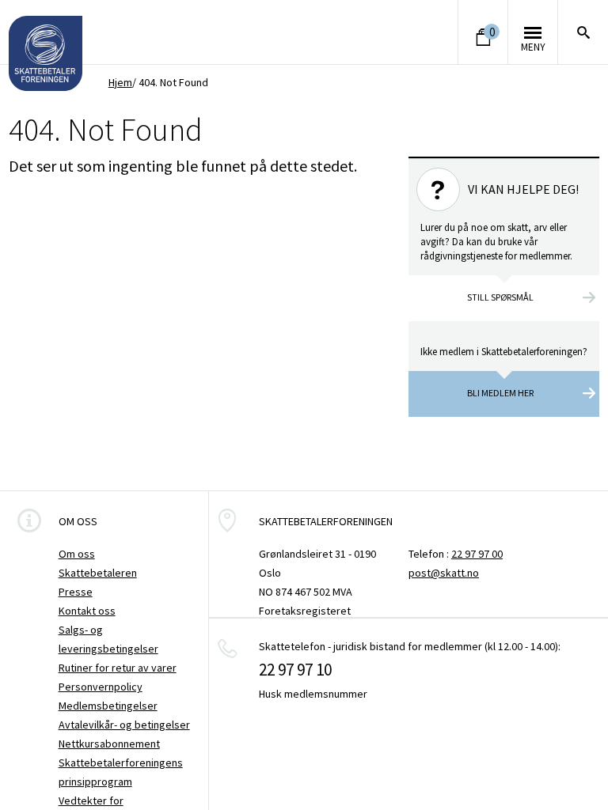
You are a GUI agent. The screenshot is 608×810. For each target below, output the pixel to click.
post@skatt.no (443, 573)
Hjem (120, 82)
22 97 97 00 (477, 554)
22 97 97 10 (295, 669)
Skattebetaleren (98, 573)
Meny (533, 47)
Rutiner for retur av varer (118, 667)
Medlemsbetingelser (108, 705)
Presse (76, 592)
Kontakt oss (87, 611)
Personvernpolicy (100, 686)
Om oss (77, 554)
